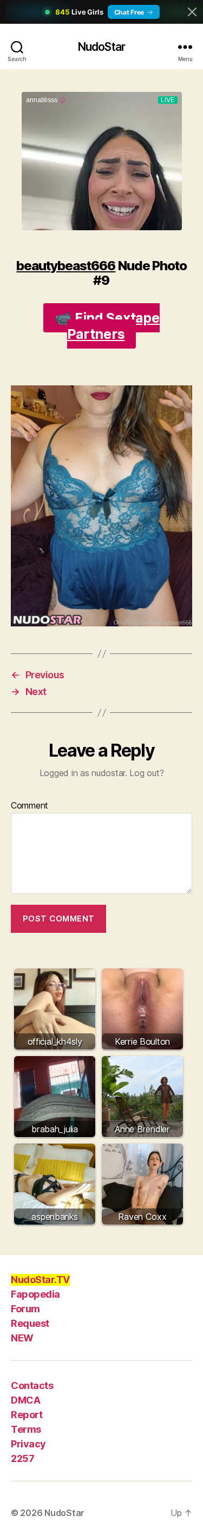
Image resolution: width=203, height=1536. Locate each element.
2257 (22, 1458)
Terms (26, 1429)
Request (30, 1323)
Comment (29, 806)
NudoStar (101, 47)
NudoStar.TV (40, 1279)
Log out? (146, 772)
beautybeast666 (65, 265)
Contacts (32, 1385)
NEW (22, 1338)
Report (26, 1414)
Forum (25, 1308)
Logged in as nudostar (82, 772)
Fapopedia (35, 1294)
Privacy (28, 1444)
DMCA (25, 1400)
